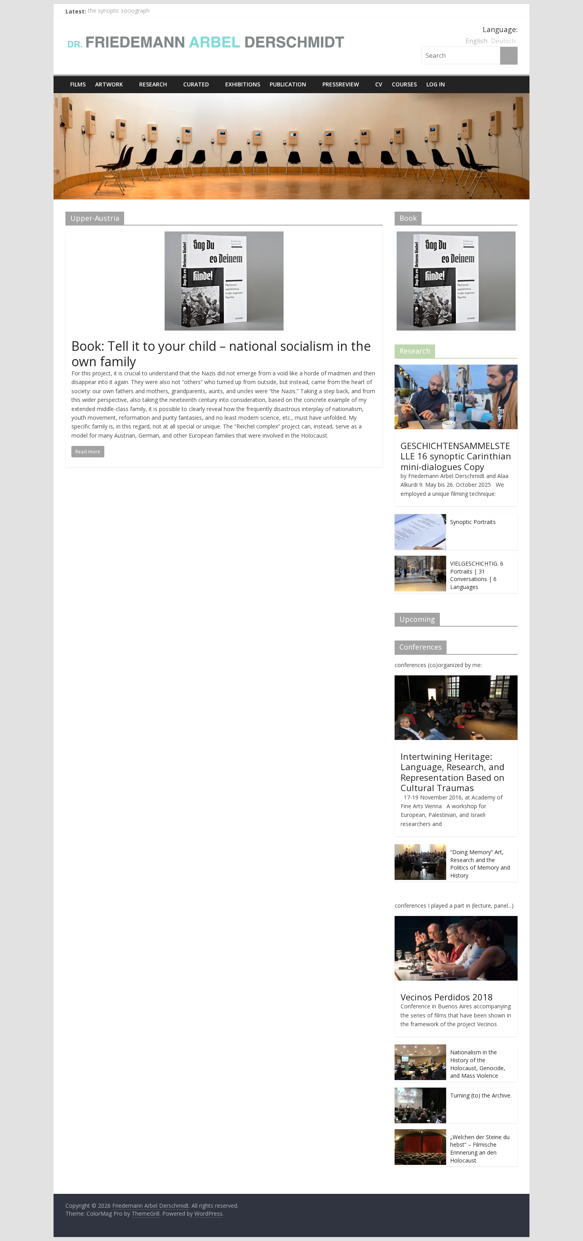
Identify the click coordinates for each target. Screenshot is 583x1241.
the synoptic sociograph (119, 11)
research (153, 84)
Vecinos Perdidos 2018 (447, 997)
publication (288, 84)
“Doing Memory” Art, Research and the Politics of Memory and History (480, 863)
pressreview (340, 84)
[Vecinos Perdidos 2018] (456, 920)
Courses (404, 84)
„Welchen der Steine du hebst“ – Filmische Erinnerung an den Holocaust (480, 1148)
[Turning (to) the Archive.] (420, 1092)
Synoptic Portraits (473, 522)
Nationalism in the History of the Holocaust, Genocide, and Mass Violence (477, 1063)
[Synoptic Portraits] (420, 518)
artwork (109, 84)
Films (78, 84)
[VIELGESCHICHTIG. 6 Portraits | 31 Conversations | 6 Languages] (420, 560)
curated (196, 84)
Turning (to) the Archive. (481, 1095)
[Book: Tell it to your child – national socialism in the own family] (224, 236)
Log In (435, 84)
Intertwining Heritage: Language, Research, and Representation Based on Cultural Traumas (452, 772)
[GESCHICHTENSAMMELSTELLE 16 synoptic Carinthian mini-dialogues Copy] (456, 369)
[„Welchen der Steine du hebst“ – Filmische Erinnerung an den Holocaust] (420, 1133)
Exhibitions (242, 84)
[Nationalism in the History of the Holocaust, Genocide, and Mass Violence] (420, 1048)
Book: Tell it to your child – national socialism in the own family (221, 353)
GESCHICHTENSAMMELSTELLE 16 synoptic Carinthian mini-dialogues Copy (456, 456)
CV (378, 84)
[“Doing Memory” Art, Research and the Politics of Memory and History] (420, 848)
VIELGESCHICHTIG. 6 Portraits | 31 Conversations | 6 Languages (476, 575)
